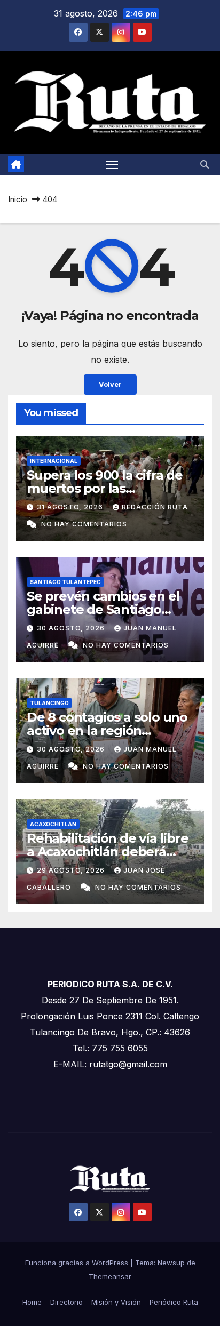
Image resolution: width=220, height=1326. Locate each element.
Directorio (66, 1302)
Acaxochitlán (53, 824)
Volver (110, 384)
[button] (204, 164)
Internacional (53, 461)
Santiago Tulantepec (65, 582)
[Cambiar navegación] (112, 164)
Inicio (17, 199)
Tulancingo (49, 703)
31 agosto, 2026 (71, 507)
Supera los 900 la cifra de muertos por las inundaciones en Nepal (105, 488)
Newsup (171, 1262)
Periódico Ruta (174, 1302)
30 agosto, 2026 (72, 628)
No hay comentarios (84, 524)
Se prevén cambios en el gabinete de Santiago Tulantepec (103, 609)
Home (32, 1302)
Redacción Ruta (155, 507)
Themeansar (110, 1276)
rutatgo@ (108, 1064)
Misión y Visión (116, 1302)
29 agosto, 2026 (72, 870)
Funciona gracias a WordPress (77, 1262)
